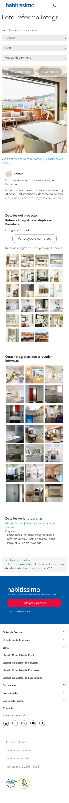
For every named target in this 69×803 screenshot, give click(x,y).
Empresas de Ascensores (17, 644)
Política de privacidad (19, 750)
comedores (14, 535)
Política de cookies (18, 758)
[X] (24, 723)
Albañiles (8, 672)
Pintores (7, 665)
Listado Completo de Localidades (22, 678)
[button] (34, 632)
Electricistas (9, 669)
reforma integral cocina (39, 535)
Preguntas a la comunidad (17, 656)
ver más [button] (58, 198)
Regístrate (8, 693)
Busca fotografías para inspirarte (20, 30)
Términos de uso (16, 742)
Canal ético (9, 709)
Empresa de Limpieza (15, 648)
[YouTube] (33, 723)
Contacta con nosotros (15, 715)
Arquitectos (9, 676)
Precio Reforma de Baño (16, 636)
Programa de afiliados (15, 712)
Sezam (19, 174)
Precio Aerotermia (13, 640)
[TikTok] (42, 723)
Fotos (6, 659)
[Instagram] (6, 723)
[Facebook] (15, 723)
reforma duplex (17, 539)
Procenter (8, 663)
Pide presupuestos (34, 797)
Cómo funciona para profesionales (22, 697)
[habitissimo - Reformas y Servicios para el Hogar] (16, 6)
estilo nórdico (38, 539)
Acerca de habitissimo (15, 705)
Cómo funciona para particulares (21, 689)
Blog (5, 652)
